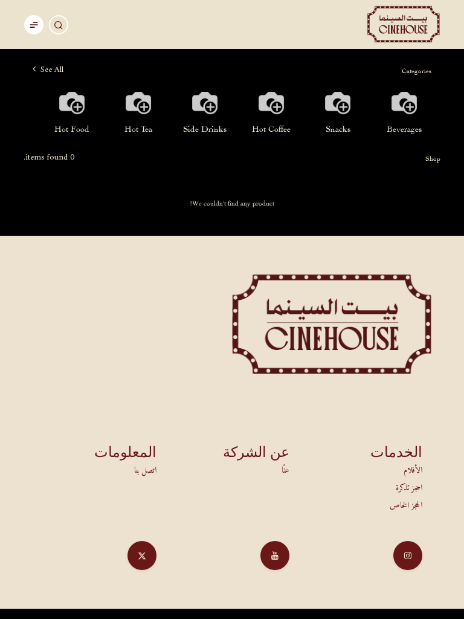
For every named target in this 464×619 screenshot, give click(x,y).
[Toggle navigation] (34, 24)
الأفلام (413, 470)
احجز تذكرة (409, 488)
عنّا (285, 470)
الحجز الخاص (406, 505)
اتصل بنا (145, 470)
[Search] (58, 24)
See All (50, 69)
